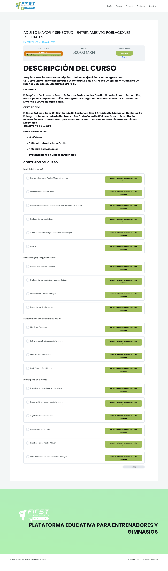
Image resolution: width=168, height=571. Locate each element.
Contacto (141, 6)
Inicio (109, 6)
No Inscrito (43, 52)
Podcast (129, 6)
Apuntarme (124, 53)
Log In (124, 57)
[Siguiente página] (143, 467)
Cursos (119, 6)
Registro (152, 6)
